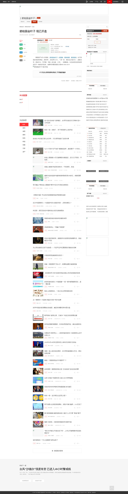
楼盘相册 (67, 57)
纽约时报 (52, 363)
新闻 (46, 125)
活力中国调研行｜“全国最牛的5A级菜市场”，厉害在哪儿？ (52, 203)
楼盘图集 (92, 51)
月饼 (49, 398)
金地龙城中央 (91, 137)
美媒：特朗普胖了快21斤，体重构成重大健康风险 (60, 264)
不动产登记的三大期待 (91, 181)
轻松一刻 (56, 133)
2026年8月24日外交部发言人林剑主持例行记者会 (60, 342)
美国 (49, 363)
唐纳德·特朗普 (54, 170)
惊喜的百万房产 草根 (91, 209)
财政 (52, 327)
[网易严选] (96, 1)
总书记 (41, 250)
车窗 (51, 152)
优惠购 (61, 57)
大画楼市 (89, 160)
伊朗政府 (52, 390)
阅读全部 (105, 51)
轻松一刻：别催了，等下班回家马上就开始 (58, 130)
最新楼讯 (34, 21)
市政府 (49, 327)
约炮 (49, 407)
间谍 (51, 258)
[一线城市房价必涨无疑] (91, 164)
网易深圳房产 (28, 26)
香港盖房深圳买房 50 (102, 209)
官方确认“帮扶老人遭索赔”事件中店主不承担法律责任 (50, 185)
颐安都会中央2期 (91, 154)
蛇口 (106, 150)
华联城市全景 (91, 139)
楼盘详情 (52, 52)
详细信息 (28, 21)
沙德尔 (49, 381)
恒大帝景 (90, 143)
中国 (49, 258)
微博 (24, 56)
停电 (49, 243)
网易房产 (33, 34)
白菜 (49, 133)
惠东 (106, 152)
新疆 (53, 286)
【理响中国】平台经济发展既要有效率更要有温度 (49, 195)
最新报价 (73, 57)
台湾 (49, 125)
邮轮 (49, 355)
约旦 (37, 141)
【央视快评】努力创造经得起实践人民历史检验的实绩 (62, 273)
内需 (40, 310)
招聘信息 (63, 492)
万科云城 (90, 145)
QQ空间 (25, 52)
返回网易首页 (25, 480)
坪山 (106, 156)
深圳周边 (106, 133)
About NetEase (48, 492)
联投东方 (90, 141)
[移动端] (87, 1)
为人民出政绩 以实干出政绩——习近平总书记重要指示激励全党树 (54, 247)
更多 (24, 60)
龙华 (106, 148)
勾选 (51, 318)
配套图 (101, 66)
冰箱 (51, 125)
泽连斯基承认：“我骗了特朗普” (54, 227)
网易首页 (5, 1)
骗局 (51, 407)
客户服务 (67, 492)
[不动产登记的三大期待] (91, 174)
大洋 (40, 303)
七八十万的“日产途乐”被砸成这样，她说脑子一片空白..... (63, 149)
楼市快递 (89, 94)
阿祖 (51, 398)
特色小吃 (38, 206)
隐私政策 (71, 492)
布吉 (106, 135)
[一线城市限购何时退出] (103, 174)
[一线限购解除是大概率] (103, 164)
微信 (24, 48)
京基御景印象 (91, 156)
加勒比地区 (42, 213)
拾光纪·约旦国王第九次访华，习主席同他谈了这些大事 (51, 138)
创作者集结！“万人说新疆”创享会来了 (45, 440)
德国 (51, 243)
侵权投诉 (94, 492)
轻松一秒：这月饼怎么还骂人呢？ (55, 395)
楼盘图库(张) (58, 52)
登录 (109, 1)
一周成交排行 (103, 128)
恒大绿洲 (90, 133)
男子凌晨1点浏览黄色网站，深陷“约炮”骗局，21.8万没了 (63, 404)
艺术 (49, 294)
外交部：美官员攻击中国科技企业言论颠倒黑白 (48, 210)
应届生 (49, 435)
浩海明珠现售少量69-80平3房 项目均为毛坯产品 (97, 106)
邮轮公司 (52, 355)
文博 (51, 372)
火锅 (51, 133)
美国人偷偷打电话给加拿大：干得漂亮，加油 (59, 167)
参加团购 (40, 21)
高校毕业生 (52, 416)
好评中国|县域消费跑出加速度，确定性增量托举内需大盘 (51, 307)
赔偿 (52, 162)
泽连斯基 (56, 230)
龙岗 (106, 137)
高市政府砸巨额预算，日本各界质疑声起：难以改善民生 (62, 324)
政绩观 (52, 276)
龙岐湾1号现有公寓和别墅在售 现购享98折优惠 (97, 120)
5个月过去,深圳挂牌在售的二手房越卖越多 (52, 72)
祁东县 (41, 188)
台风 (52, 381)
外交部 (38, 213)
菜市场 (42, 206)
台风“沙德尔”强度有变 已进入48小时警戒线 (58, 378)
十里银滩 (90, 152)
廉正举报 (89, 492)
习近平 (40, 141)
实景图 (97, 66)
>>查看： (88, 66)
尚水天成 (90, 135)
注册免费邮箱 (115, 1)
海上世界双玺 (91, 150)
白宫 (55, 267)
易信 (24, 44)
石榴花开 (50, 337)
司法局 (38, 188)
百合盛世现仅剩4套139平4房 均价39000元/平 (96, 104)
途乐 (49, 152)
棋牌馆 (49, 162)
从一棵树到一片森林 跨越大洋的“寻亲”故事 (47, 300)
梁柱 (51, 294)
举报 (80, 34)
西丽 (106, 145)
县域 (37, 310)
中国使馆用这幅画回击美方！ (54, 255)
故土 (40, 443)
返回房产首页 (38, 480)
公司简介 (54, 492)
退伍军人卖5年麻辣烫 (91, 211)
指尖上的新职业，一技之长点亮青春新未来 (58, 291)
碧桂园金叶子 (40, 40)
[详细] (98, 198)
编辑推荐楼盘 (92, 128)
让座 (49, 318)
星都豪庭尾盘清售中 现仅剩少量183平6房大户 (96, 101)
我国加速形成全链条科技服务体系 (55, 218)
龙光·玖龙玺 (90, 148)
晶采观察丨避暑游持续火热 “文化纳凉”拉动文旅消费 (61, 369)
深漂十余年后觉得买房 (91, 206)
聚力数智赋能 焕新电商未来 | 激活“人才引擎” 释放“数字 (62, 413)
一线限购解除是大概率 (103, 171)
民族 (53, 337)
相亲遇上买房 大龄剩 (102, 206)
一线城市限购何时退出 (103, 181)
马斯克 (51, 425)
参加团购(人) (64, 52)
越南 (49, 180)
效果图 (91, 63)
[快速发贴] (21, 41)
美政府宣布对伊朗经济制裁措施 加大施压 (57, 387)
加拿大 (49, 170)
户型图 (91, 66)
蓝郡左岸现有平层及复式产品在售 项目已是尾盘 (97, 112)
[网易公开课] (91, 1)
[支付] (101, 1)
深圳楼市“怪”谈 (89, 196)
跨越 (37, 303)
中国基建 (50, 286)
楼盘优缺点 (89, 70)
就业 (37, 198)
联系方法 (58, 492)
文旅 (49, 372)
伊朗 (49, 390)
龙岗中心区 (106, 154)
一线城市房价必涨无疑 (91, 171)
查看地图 (67, 46)
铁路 (51, 180)
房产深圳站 (79, 76)
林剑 (49, 345)
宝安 (106, 139)
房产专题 (89, 193)
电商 (49, 416)
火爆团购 (105, 30)
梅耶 (49, 425)
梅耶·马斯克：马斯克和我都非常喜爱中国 (58, 422)
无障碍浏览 (14, 1)
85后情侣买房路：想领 (102, 211)
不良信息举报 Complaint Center (80, 492)
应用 (8, 1)
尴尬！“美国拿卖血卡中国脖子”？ (55, 360)
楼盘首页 (22, 21)
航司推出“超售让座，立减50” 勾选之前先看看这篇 (60, 315)
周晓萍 (52, 435)
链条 (49, 221)
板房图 (94, 66)
